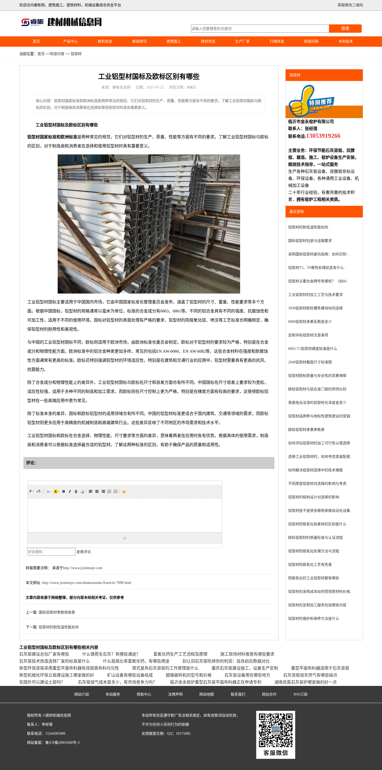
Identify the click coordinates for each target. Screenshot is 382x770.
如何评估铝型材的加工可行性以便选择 (319, 443)
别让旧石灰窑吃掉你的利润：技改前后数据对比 (226, 661)
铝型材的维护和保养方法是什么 (313, 619)
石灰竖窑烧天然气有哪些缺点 (310, 675)
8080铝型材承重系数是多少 (310, 322)
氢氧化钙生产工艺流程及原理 (180, 654)
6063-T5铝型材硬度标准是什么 (312, 349)
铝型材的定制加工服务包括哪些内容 (317, 605)
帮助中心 (144, 694)
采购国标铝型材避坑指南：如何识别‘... (319, 254)
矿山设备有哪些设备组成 (130, 675)
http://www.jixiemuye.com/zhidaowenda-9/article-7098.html (86, 583)
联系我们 (238, 694)
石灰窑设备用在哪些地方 (247, 675)
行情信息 (277, 41)
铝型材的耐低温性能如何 (59, 627)
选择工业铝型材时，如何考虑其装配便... (320, 457)
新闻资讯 (139, 41)
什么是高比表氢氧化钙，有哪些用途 (136, 661)
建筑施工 (174, 41)
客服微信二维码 (350, 5)
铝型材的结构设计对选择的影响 (313, 497)
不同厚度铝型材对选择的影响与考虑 (317, 484)
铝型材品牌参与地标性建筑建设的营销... (320, 416)
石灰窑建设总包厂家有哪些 (44, 654)
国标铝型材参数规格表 (57, 612)
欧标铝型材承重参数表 (306, 430)
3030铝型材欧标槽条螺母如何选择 (315, 308)
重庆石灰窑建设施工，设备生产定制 (245, 668)
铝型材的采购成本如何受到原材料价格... (320, 592)
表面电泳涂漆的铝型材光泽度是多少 (317, 403)
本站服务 (113, 694)
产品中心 (70, 41)
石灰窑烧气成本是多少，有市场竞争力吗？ (117, 682)
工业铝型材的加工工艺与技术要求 (315, 295)
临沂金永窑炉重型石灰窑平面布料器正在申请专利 (215, 682)
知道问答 (311, 41)
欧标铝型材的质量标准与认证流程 (315, 538)
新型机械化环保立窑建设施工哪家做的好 (56, 675)
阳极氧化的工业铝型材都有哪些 (313, 578)
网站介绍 (81, 694)
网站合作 (269, 694)
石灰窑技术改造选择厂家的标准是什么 (54, 661)
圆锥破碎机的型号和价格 (189, 675)
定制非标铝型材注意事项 (308, 335)
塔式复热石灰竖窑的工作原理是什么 (165, 668)
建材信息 (208, 41)
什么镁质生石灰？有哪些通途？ (111, 654)
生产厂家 (242, 41)
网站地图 (206, 694)
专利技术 (345, 41)
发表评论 (83, 552)
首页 (36, 41)
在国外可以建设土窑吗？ (42, 682)
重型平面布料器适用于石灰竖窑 (320, 668)
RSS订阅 (300, 694)
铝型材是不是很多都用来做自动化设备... (320, 511)
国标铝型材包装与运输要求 (310, 241)
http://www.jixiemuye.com (82, 568)
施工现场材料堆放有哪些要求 (247, 654)
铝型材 (76, 54)
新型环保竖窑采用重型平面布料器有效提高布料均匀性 (69, 668)
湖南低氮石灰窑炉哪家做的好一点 (305, 682)
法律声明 (175, 694)
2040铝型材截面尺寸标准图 (310, 362)
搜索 (345, 28)
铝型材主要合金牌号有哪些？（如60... (319, 281)
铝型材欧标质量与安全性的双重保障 (317, 376)
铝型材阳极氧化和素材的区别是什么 (317, 524)
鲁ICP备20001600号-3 (62, 743)
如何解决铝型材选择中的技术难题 (315, 470)
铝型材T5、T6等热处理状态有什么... (317, 268)
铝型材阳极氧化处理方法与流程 (313, 551)
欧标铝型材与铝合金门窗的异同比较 (317, 389)
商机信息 (105, 41)
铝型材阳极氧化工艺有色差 (310, 565)
